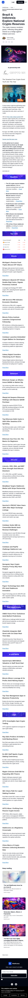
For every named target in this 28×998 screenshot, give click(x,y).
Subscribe (20, 2)
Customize (14, 995)
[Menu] (26, 2)
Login (13, 2)
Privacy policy (9, 990)
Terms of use (19, 990)
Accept (5, 995)
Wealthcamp (5, 7)
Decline (23, 995)
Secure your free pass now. (9, 139)
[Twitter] (12, 984)
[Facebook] (16, 984)
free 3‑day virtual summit (14, 116)
